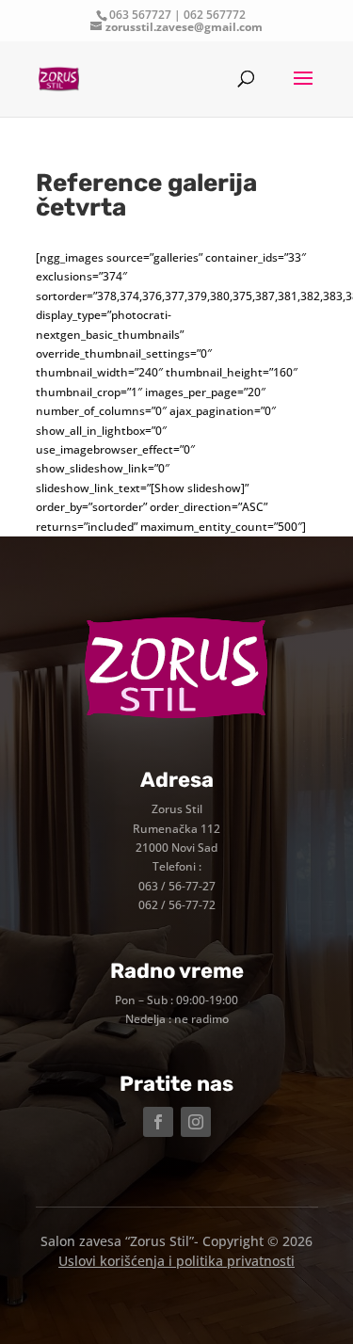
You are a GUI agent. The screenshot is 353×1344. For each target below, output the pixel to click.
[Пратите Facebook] (158, 1122)
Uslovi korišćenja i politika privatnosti (176, 1261)
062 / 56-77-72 (177, 905)
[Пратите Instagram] (196, 1122)
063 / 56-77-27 (177, 886)
